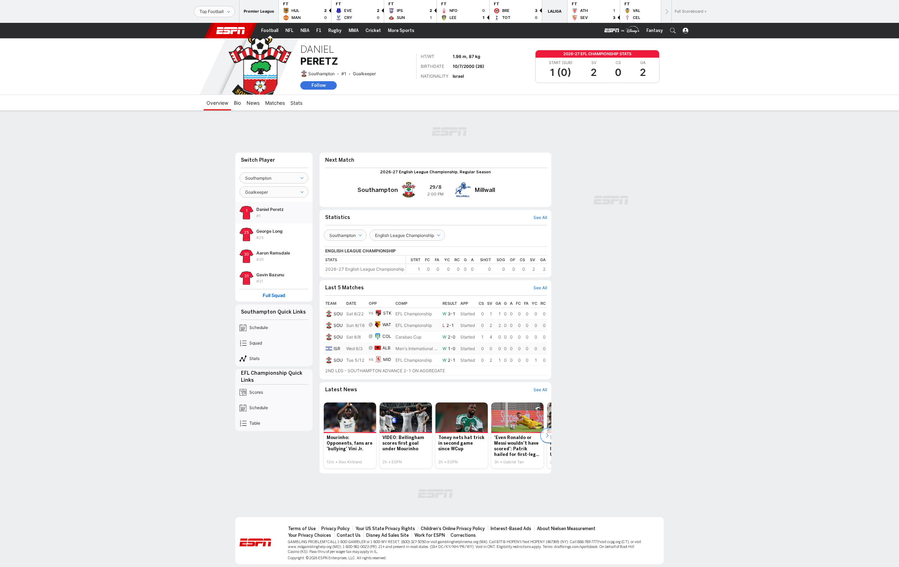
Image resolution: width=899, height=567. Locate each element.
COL (386, 336)
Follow (318, 85)
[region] (476, 264)
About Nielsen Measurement (566, 528)
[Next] (666, 11)
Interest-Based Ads (511, 528)
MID (387, 359)
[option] (350, 435)
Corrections (463, 535)
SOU (338, 313)
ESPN (230, 30)
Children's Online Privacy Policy (453, 528)
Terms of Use (302, 528)
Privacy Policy (335, 528)
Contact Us (349, 535)
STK (387, 313)
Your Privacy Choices (309, 535)
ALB (386, 347)
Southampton (321, 73)
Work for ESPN (429, 535)
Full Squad (274, 295)
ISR (337, 348)
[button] (673, 30)
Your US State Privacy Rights (385, 528)
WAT (386, 324)
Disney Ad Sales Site (387, 535)
